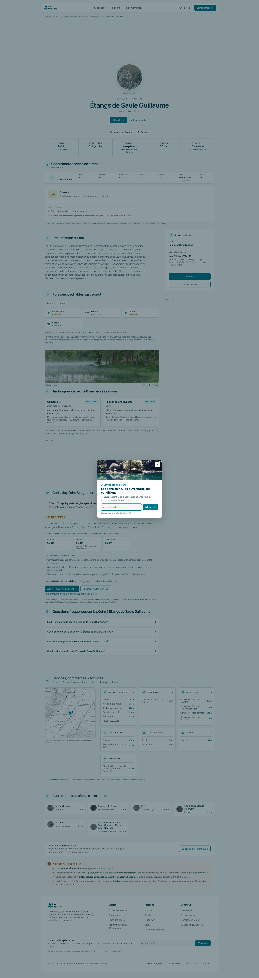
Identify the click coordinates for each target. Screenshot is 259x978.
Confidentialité (125, 513)
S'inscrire (150, 507)
